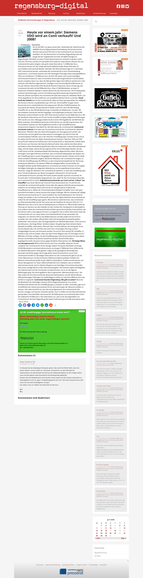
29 (101, 536)
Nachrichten (36, 13)
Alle (58, 20)
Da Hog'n (98, 556)
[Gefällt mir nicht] (21, 392)
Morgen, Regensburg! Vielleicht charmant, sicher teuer (109, 364)
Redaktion (80, 13)
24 (110, 533)
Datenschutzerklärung (53, 565)
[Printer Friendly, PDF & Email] (23, 301)
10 (110, 528)
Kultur (66, 13)
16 (106, 531)
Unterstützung (99, 13)
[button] (20, 305)
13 (124, 528)
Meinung (51, 13)
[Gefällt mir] (21, 389)
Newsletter (103, 565)
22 (101, 533)
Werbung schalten (68, 565)
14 (97, 531)
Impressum (40, 565)
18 (115, 531)
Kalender (114, 13)
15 (101, 531)
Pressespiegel (93, 565)
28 (97, 536)
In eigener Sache (81, 565)
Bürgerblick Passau (101, 553)
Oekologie (72, 20)
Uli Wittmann (25, 45)
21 (97, 533)
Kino (86, 20)
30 (106, 536)
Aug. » (123, 538)
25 (115, 533)
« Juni (98, 538)
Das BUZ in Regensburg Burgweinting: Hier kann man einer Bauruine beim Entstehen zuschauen (110, 266)
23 (106, 533)
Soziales (80, 20)
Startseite (22, 13)
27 (124, 533)
